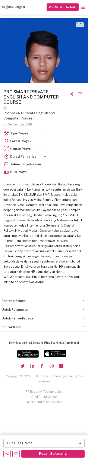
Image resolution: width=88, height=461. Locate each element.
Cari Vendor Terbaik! (62, 7)
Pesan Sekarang (53, 454)
